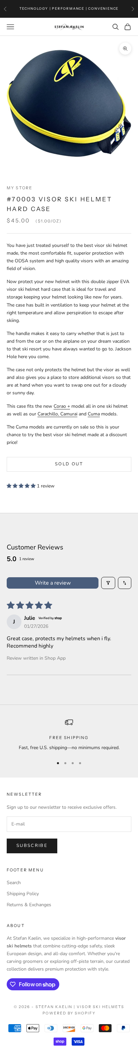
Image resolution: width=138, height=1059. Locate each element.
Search (14, 882)
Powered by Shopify (69, 1013)
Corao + (62, 406)
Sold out (69, 464)
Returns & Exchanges (29, 905)
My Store (19, 187)
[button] (22, 486)
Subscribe (32, 846)
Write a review (53, 583)
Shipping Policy (23, 893)
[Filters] (108, 583)
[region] (69, 734)
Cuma (94, 414)
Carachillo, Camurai (57, 414)
